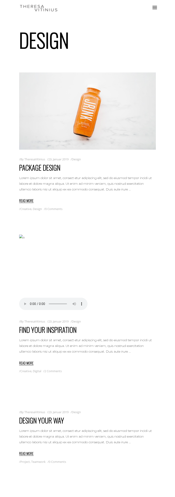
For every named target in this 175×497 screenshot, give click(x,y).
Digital (37, 371)
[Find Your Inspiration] (87, 273)
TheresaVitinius (34, 159)
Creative (25, 209)
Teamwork (38, 462)
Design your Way (41, 420)
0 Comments (53, 209)
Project (25, 462)
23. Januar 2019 (58, 159)
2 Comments (53, 371)
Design (76, 159)
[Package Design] (87, 111)
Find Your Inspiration (48, 330)
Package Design (39, 167)
